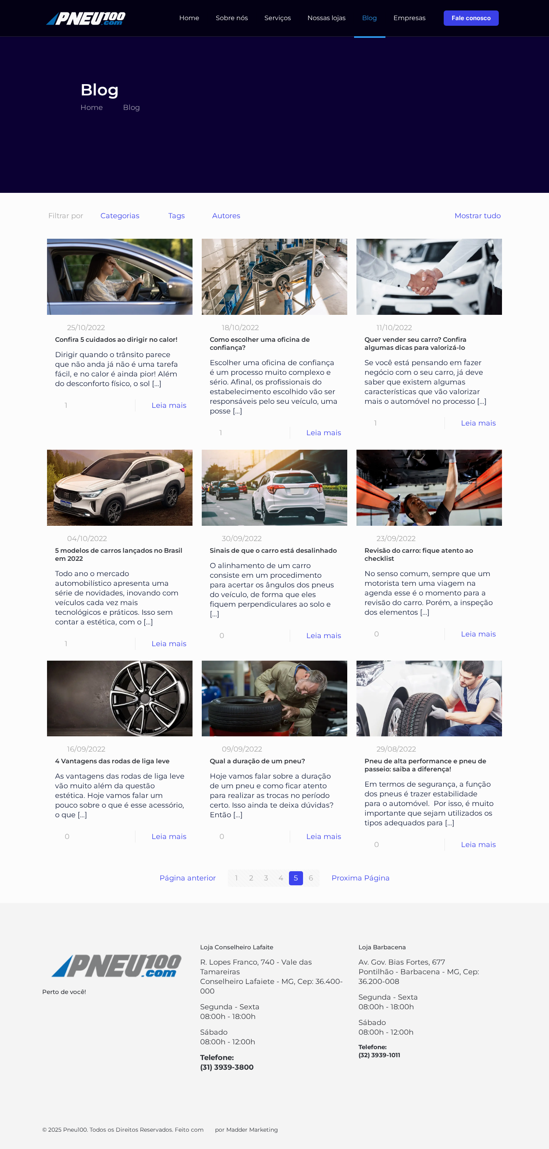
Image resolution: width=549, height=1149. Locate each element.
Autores (226, 215)
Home (91, 107)
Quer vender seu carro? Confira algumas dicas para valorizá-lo (416, 343)
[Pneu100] (86, 18)
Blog (131, 107)
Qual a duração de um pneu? (257, 761)
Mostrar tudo (478, 215)
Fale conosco (471, 18)
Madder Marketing (252, 1129)
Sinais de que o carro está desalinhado (273, 550)
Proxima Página (361, 878)
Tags (176, 215)
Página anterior (187, 878)
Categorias (119, 215)
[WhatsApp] (473, 1130)
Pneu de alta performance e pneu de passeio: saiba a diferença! (425, 765)
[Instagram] (494, 1130)
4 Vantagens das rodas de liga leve (112, 761)
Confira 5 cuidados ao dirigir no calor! (116, 339)
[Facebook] (483, 1130)
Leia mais (169, 405)
